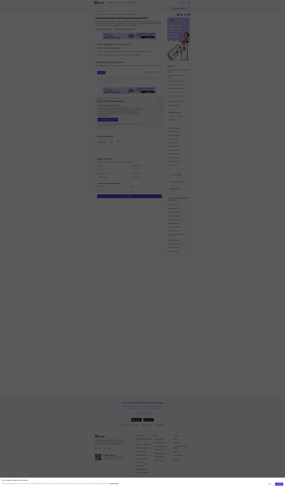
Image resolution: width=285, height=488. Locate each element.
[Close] (282, 480)
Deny (270, 484)
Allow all (279, 484)
